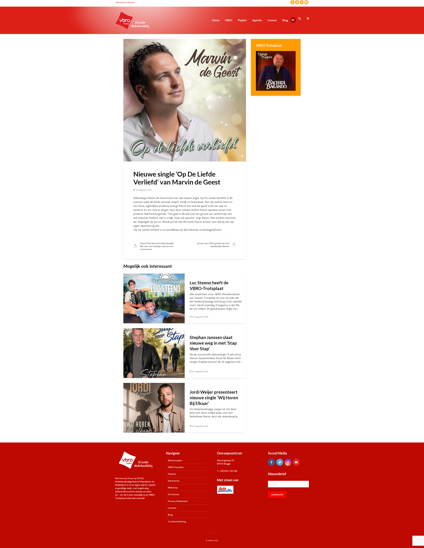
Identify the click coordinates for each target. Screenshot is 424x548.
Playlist (242, 20)
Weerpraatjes (175, 460)
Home (215, 20)
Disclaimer (173, 494)
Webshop (173, 487)
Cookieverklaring (177, 521)
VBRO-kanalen (176, 467)
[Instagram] (288, 462)
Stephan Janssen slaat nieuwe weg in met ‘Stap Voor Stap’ (213, 343)
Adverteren (174, 480)
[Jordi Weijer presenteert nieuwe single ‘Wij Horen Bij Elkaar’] (154, 407)
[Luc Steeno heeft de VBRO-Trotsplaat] (154, 298)
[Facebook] (271, 462)
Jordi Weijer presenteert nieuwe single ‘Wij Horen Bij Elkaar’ (214, 397)
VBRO (228, 20)
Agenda (257, 20)
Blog (285, 20)
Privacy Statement (177, 501)
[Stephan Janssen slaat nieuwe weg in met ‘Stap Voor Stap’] (154, 352)
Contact (272, 20)
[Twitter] (279, 462)
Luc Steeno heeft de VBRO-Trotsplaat (209, 285)
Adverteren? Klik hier (125, 2)
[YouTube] (296, 462)
